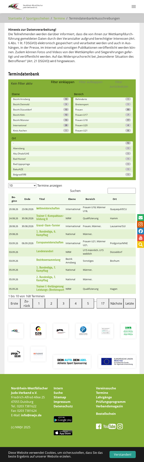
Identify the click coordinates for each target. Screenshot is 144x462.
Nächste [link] (116, 303)
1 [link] (39, 303)
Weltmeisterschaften (48, 208)
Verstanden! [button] (122, 454)
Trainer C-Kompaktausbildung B (50, 217)
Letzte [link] (129, 303)
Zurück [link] (27, 303)
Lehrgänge (104, 397)
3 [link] (63, 303)
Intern (58, 388)
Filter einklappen (62, 82)
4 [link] (75, 303)
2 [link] (51, 303)
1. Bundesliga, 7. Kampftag (46, 269)
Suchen (75, 191)
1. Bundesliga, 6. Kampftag (46, 233)
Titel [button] (42, 199)
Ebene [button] (72, 199)
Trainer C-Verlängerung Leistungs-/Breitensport (50, 288)
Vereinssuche (106, 388)
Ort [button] (115, 199)
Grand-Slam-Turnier (48, 225)
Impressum (62, 402)
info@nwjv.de (31, 415)
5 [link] (88, 303)
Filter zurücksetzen (119, 84)
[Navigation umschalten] (134, 6)
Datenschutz (63, 406)
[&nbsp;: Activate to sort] (132, 199)
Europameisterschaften (49, 242)
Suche (58, 393)
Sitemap (60, 397)
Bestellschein (106, 414)
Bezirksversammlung (48, 260)
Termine (102, 393)
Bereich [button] (90, 199)
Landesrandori (44, 251)
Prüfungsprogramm (111, 402)
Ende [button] (27, 199)
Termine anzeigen (49, 185)
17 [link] (102, 303)
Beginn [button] (14, 199)
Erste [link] (14, 303)
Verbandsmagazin (109, 406)
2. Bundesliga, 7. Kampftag (46, 278)
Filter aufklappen (91, 82)
